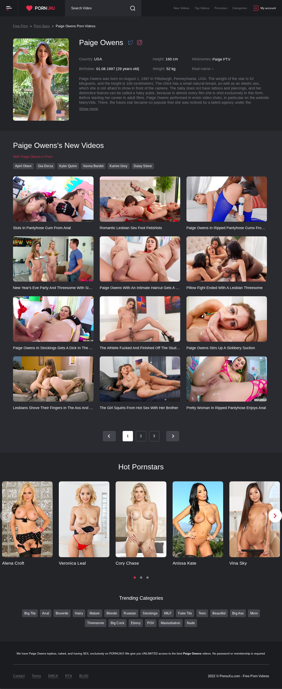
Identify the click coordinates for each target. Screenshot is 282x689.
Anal (45, 613)
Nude (191, 623)
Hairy (79, 613)
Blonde (112, 613)
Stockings (150, 613)
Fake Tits (185, 613)
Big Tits (30, 613)
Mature (95, 613)
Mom (253, 613)
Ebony (136, 623)
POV (150, 623)
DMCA (53, 676)
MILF (168, 613)
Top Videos (202, 8)
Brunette (62, 613)
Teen (202, 613)
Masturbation (170, 623)
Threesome (95, 623)
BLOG (84, 676)
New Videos (181, 8)
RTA (68, 676)
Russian (130, 613)
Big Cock (117, 623)
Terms (36, 676)
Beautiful (219, 613)
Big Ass (238, 613)
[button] (275, 515)
